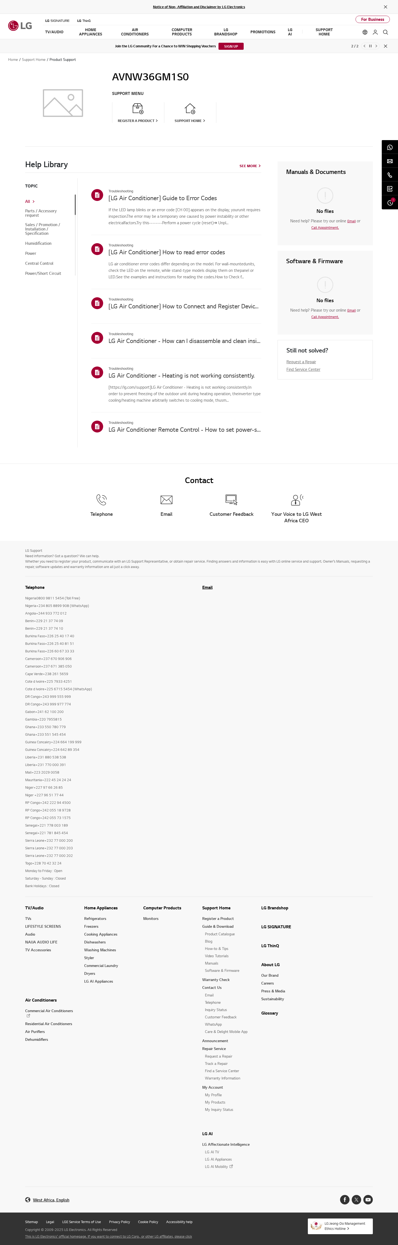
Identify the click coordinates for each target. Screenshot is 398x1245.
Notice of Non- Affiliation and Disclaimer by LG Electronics (199, 6)
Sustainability (272, 998)
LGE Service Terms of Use (81, 1221)
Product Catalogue (220, 933)
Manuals (211, 963)
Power (30, 253)
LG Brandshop (274, 907)
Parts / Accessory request (41, 213)
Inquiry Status (216, 1009)
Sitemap (31, 1221)
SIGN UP (231, 46)
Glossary (269, 1013)
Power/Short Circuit (43, 273)
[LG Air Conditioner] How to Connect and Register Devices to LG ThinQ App (185, 306)
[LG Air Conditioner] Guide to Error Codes (163, 198)
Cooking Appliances (101, 934)
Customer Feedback (221, 1016)
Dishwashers (95, 942)
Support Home (216, 907)
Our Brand (270, 975)
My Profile (213, 1094)
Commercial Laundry (101, 965)
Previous (364, 46)
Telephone (213, 1002)
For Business (372, 19)
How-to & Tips (216, 948)
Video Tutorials (217, 955)
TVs (28, 918)
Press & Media (273, 990)
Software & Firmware (222, 970)
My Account (212, 1087)
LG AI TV (212, 1151)
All (27, 201)
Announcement (215, 1040)
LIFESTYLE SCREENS (43, 926)
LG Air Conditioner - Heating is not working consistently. (182, 375)
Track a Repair (216, 1063)
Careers (267, 983)
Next (376, 46)
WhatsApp (213, 1024)
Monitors (151, 918)
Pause (370, 46)
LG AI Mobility (216, 1166)
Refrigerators (95, 918)
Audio (30, 934)
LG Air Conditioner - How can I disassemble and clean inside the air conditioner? (185, 340)
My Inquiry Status (219, 1109)
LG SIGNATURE (276, 926)
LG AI (207, 1133)
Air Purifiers (35, 1031)
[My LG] (375, 32)
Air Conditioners (41, 1000)
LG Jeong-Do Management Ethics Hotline (345, 1226)
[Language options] (365, 32)
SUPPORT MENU (127, 93)
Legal (50, 1221)
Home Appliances (101, 907)
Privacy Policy (119, 1221)
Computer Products (162, 907)
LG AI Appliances (98, 981)
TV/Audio (34, 907)
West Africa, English (51, 1200)
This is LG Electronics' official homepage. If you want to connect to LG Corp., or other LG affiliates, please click (108, 1236)
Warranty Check (216, 979)
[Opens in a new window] (345, 1199)
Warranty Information (222, 1078)
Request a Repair (301, 361)
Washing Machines (100, 949)
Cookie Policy (148, 1221)
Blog (208, 941)
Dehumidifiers (36, 1039)
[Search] (385, 32)
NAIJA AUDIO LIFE (41, 942)
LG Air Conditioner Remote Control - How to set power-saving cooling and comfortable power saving (185, 429)
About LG (270, 964)
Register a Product (218, 918)
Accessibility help (179, 1221)
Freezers (91, 926)
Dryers (89, 973)
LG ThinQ (270, 945)
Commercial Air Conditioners (49, 1010)
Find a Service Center (222, 1070)
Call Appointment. (325, 227)
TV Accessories (38, 949)
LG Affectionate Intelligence (226, 1144)
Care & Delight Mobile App (226, 1031)
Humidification (38, 243)
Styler (89, 957)
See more (248, 165)
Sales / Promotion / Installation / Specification (42, 229)
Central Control (39, 263)
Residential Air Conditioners (48, 1023)
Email (351, 221)
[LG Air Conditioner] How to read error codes (167, 252)
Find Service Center (303, 369)
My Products (215, 1102)
